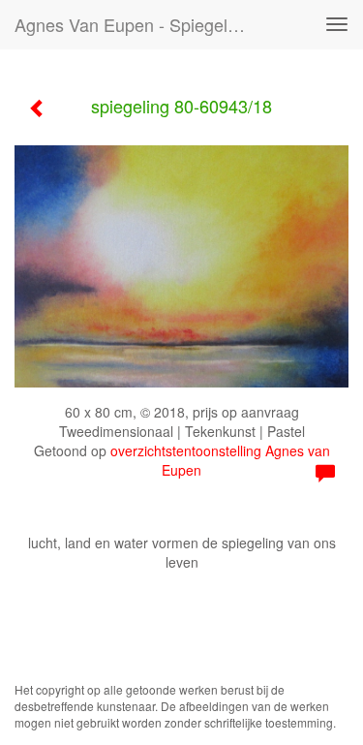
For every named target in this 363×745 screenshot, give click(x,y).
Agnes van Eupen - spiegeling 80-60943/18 (139, 24)
